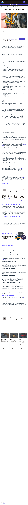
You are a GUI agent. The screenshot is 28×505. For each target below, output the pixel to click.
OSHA (21, 290)
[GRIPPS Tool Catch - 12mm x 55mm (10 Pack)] (22, 190)
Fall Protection (11, 39)
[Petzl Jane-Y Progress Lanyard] (16, 190)
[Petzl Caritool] (10, 190)
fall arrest (23, 177)
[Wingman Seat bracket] (4, 190)
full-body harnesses (10, 115)
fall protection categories (20, 168)
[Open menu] (26, 2)
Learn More (4, 503)
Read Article (4, 348)
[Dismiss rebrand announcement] (13, 502)
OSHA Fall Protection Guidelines (6, 259)
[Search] (22, 2)
